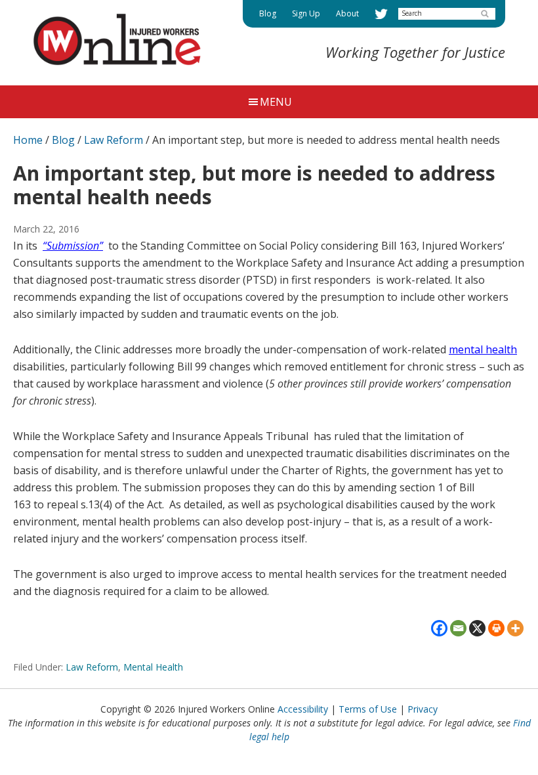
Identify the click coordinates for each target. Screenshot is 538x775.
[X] (477, 628)
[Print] (496, 628)
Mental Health (153, 667)
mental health (483, 349)
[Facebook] (439, 628)
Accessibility (303, 709)
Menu (276, 102)
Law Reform (92, 667)
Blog (63, 140)
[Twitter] (381, 14)
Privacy (422, 709)
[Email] (458, 628)
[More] (515, 628)
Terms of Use (368, 709)
